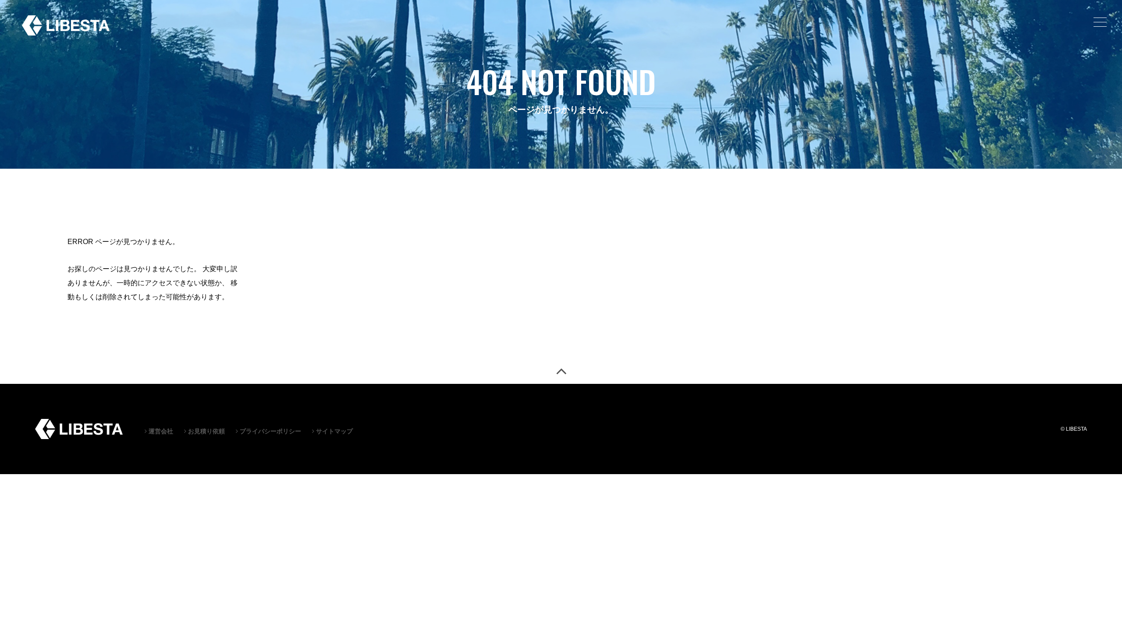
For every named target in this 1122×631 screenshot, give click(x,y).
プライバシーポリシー (269, 431)
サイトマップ (333, 431)
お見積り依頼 (205, 431)
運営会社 (160, 431)
